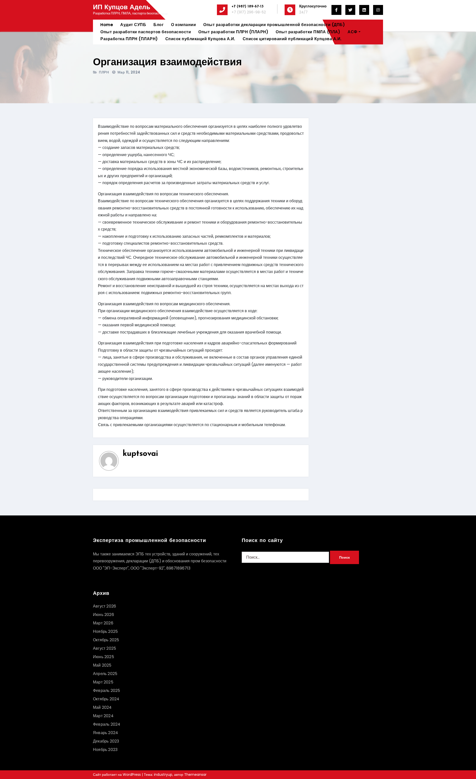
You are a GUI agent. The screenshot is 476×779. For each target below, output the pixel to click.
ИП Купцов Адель (121, 7)
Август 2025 (104, 648)
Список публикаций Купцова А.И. (200, 39)
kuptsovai (140, 454)
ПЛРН (104, 72)
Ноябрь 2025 (105, 631)
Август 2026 (104, 606)
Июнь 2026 (103, 614)
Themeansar (195, 774)
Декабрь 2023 (106, 741)
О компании (183, 25)
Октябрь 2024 (106, 699)
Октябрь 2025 (106, 640)
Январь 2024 (105, 733)
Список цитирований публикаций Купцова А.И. (292, 39)
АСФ (352, 32)
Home (106, 25)
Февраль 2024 (106, 724)
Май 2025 (102, 665)
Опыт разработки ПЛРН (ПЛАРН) (233, 32)
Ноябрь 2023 (105, 749)
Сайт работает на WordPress (117, 774)
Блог (158, 25)
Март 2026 (103, 623)
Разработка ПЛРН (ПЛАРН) (129, 39)
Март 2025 (103, 682)
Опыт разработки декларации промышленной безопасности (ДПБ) (274, 25)
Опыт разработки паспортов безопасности (145, 32)
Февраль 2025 (106, 690)
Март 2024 (103, 716)
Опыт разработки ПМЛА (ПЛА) (308, 32)
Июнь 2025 (103, 657)
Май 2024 (102, 707)
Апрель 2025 (105, 674)
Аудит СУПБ (133, 25)
